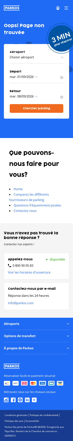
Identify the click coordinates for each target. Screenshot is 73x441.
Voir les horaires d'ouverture (29, 272)
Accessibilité (32, 421)
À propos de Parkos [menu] (18, 348)
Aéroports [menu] (11, 324)
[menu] (61, 77)
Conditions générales (16, 415)
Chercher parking (36, 108)
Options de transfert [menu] (20, 336)
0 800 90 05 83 (23, 265)
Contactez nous (25, 211)
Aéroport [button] (17, 52)
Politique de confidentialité (44, 415)
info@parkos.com (21, 303)
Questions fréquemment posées (37, 205)
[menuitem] (61, 77)
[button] (66, 8)
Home (18, 189)
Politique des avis (14, 421)
